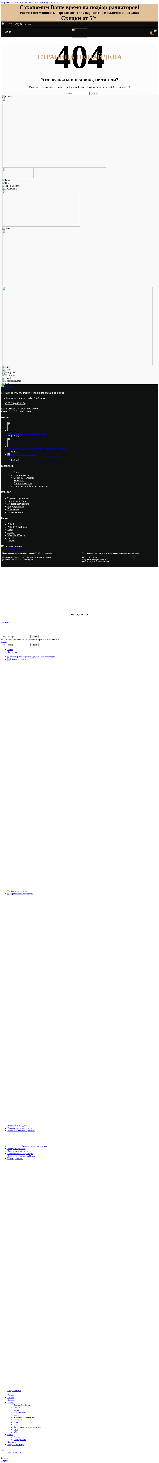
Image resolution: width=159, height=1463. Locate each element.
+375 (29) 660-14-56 (15, 403)
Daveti (10, 538)
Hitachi (11, 541)
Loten (10, 529)
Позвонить (6, 622)
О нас (17, 472)
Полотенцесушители (18, 503)
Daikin (10, 532)
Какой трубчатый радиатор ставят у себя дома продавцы (37, 449)
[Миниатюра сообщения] (13, 430)
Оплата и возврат (23, 483)
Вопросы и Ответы (24, 477)
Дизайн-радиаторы (17, 501)
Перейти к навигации (13, 2)
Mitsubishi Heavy (16, 535)
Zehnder (11, 524)
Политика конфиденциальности (31, 486)
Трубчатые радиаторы (19, 498)
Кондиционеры (15, 506)
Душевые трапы (16, 512)
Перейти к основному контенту (42, 2)
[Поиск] (147, 32)
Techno (6, 389)
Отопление (13, 509)
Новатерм (7, 386)
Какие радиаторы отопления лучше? (26, 433)
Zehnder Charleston (17, 527)
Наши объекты (21, 475)
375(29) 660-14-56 (20, 24)
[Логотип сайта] (79, 36)
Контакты (19, 480)
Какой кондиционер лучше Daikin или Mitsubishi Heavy (36, 457)
